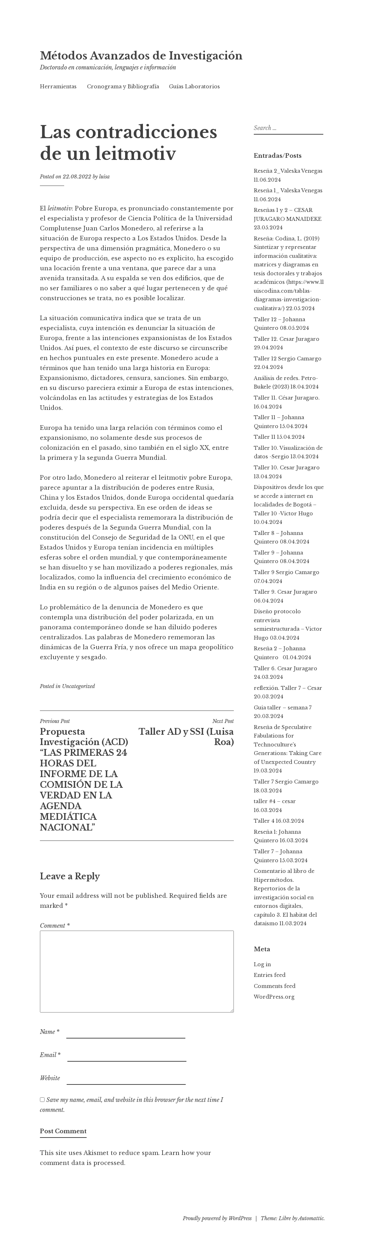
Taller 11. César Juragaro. (287, 398)
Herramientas (58, 86)
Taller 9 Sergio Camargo (286, 572)
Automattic (311, 1218)
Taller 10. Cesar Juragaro (287, 467)
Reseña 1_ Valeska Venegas (288, 190)
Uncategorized (78, 686)
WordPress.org (274, 997)
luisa (104, 176)
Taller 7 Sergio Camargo (286, 782)
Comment (55, 925)
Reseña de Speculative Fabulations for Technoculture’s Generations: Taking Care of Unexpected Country (288, 744)
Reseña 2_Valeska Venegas (288, 171)
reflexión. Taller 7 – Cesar (288, 688)
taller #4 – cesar (275, 801)
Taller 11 (265, 437)
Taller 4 (264, 821)
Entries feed (270, 975)
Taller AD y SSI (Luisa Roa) (186, 732)
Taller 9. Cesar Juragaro (285, 592)
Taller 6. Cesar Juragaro (285, 668)
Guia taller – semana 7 (283, 707)
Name (50, 1031)
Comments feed (274, 986)
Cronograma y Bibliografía (123, 86)
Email (50, 1054)
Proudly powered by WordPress (217, 1218)
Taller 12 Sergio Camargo (288, 358)
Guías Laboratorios (194, 86)
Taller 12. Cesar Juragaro (286, 339)
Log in (262, 964)
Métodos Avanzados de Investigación (141, 56)
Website (50, 1078)
